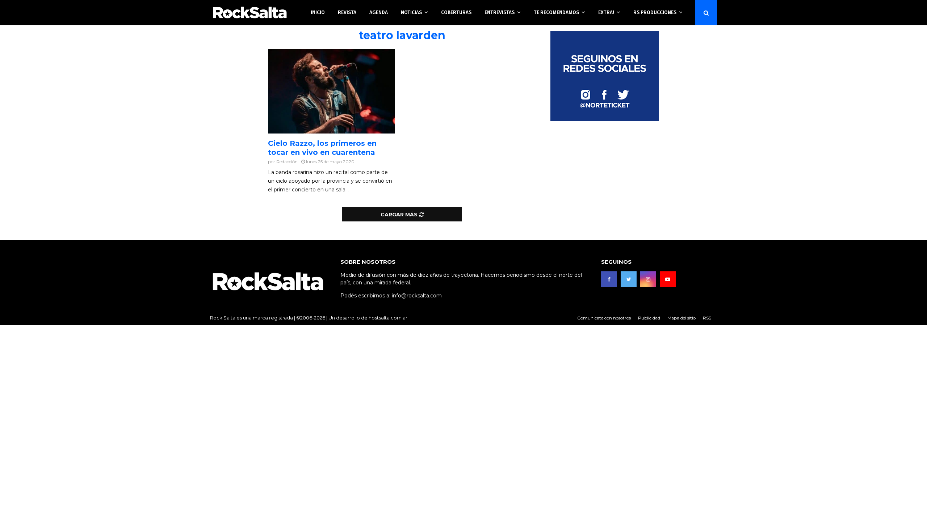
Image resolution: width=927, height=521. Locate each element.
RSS (707, 318)
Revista (347, 12)
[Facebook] (609, 279)
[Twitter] (629, 279)
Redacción (287, 161)
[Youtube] (668, 279)
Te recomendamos (556, 12)
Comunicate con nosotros (604, 318)
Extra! (606, 12)
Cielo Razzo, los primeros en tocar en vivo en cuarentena (322, 148)
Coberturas (456, 12)
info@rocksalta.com (417, 295)
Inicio (318, 12)
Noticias (411, 12)
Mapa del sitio (681, 318)
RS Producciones (654, 12)
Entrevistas (500, 12)
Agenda (378, 12)
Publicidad (649, 318)
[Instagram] (648, 279)
